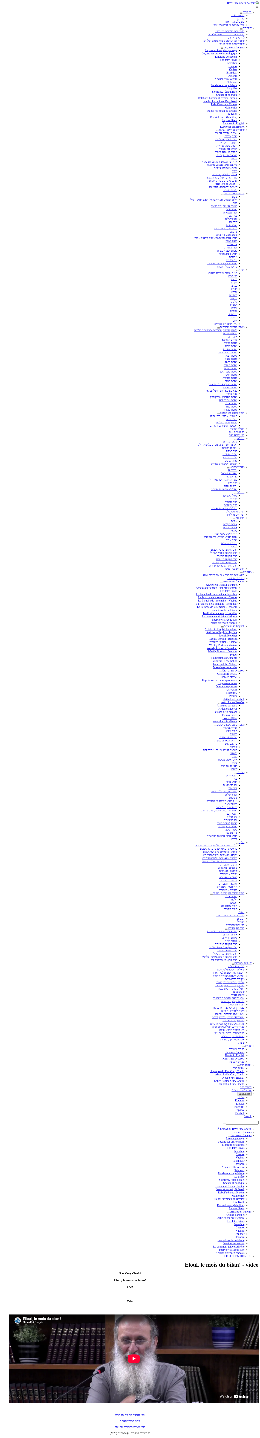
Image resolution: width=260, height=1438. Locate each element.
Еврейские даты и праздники (219, 680)
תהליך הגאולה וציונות (226, 152)
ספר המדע (231, 451)
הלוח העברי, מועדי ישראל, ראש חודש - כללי (213, 199)
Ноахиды (231, 692)
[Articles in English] (222, 626)
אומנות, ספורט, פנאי (226, 183)
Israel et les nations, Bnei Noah (220, 101)
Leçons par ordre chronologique (219, 53)
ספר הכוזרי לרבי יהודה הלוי (230, 915)
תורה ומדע (231, 730)
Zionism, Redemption (225, 660)
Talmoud (232, 82)
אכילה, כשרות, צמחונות (224, 174)
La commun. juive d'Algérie (228, 1246)
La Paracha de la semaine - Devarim (217, 606)
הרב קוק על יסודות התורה (223, 947)
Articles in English (234, 625)
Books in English (234, 1055)
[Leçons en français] (222, 48)
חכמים (233, 902)
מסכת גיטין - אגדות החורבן (223, 384)
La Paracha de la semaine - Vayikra (217, 600)
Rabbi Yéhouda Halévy (224, 104)
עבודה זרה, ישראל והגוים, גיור (228, 1007)
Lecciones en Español (232, 126)
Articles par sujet (235, 1214)
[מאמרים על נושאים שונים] (215, 725)
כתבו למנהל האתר (130, 1420)
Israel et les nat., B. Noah (230, 1189)
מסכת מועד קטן (228, 371)
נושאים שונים (230, 190)
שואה (234, 158)
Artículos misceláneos (225, 721)
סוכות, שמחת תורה (227, 823)
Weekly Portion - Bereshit (223, 638)
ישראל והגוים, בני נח (226, 155)
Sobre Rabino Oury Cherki (229, 1080)
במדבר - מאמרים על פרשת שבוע (219, 858)
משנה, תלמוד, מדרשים (232, 326)
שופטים (233, 295)
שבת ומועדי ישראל (234, 193)
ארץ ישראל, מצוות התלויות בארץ (219, 161)
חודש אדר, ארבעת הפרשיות (222, 835)
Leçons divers (229, 120)
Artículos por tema (227, 705)
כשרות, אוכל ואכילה (233, 1020)
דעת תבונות (231, 501)
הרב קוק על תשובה (227, 555)
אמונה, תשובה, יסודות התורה (228, 975)
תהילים (233, 317)
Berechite (232, 62)
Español (239, 1109)
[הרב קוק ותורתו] (226, 929)
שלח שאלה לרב (236, 966)
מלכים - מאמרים (228, 874)
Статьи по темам (227, 673)
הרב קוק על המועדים (226, 944)
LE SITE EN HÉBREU (238, 1256)
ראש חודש (231, 775)
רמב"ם (240, 438)
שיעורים (247, 28)
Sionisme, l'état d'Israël (224, 91)
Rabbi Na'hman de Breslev (222, 110)
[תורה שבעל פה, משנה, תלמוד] (211, 894)
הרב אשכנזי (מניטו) (234, 568)
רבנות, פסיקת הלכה (226, 422)
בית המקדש (231, 743)
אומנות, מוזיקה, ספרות (232, 1039)
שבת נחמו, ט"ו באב (226, 234)
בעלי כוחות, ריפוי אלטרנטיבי (229, 1033)
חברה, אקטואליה (228, 148)
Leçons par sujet (235, 1138)
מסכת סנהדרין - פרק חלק (223, 396)
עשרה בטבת (230, 829)
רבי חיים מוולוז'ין (235, 514)
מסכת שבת (231, 346)
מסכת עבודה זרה (228, 400)
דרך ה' (233, 498)
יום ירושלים (231, 218)
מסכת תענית (230, 365)
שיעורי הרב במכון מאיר (231, 43)
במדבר (233, 285)
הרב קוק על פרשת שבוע (224, 549)
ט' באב (233, 231)
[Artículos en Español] (219, 703)
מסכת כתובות (230, 377)
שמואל (233, 298)
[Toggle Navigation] (257, 7)
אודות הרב (246, 1064)
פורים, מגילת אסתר (226, 266)
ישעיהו (233, 304)
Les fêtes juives (228, 59)
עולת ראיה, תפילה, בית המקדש (220, 536)
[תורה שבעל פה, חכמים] (218, 413)
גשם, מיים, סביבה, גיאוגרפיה (222, 180)
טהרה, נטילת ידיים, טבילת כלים (227, 1023)
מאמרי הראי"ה (229, 543)
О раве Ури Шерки (233, 1077)
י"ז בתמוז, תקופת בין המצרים (221, 800)
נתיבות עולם (230, 486)
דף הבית (247, 12)
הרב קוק (239, 517)
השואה (233, 753)
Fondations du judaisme (224, 85)
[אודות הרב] (238, 1065)
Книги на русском (233, 1058)
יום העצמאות (230, 212)
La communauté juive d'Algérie (219, 616)
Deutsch (239, 1113)
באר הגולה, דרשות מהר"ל (223, 479)
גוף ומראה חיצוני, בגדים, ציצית (228, 1017)
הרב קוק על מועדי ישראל (223, 552)
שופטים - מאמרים (227, 867)
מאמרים (247, 571)
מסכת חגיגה (231, 374)
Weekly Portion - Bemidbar (222, 648)
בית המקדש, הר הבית (232, 1001)
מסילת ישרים (230, 495)
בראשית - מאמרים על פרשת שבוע (218, 848)
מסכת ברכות (230, 342)
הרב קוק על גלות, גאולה (224, 953)
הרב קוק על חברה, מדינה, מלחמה (219, 956)
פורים (234, 839)
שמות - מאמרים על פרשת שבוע (220, 851)
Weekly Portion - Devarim (222, 651)
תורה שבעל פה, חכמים (232, 412)
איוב (235, 320)
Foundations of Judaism (224, 657)
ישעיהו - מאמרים (228, 877)
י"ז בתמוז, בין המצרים (225, 228)
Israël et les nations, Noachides (220, 613)
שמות (234, 279)
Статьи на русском (233, 670)
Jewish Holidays (228, 635)
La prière (232, 88)
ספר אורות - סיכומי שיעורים (222, 931)
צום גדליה (232, 244)
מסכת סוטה (231, 381)
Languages (244, 1094)
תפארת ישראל (229, 473)
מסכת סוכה (231, 358)
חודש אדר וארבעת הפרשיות (222, 263)
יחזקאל (233, 311)
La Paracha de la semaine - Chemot (217, 597)
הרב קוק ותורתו (236, 928)
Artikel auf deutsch (233, 699)
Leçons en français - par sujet (221, 50)
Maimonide (231, 107)
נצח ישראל (231, 476)
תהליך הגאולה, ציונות (226, 740)
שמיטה (233, 746)
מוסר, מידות (230, 136)
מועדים (240, 772)
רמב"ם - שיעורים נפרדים (223, 463)
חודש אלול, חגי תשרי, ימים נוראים (219, 810)
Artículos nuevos (227, 708)
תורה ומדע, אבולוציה (226, 139)
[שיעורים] (241, 29)
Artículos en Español (232, 702)
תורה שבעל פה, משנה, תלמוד (228, 893)
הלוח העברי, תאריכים (232, 1036)
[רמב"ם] (235, 439)
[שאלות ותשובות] (233, 964)
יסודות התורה (230, 727)
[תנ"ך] (237, 270)
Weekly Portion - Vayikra (223, 645)
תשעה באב (231, 804)
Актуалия (231, 689)
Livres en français (234, 1052)
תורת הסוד (231, 419)
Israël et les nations (233, 1243)
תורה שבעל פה (229, 905)
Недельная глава (227, 683)
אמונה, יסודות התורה (226, 132)
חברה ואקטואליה (228, 737)
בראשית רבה (230, 333)
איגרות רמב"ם (229, 447)
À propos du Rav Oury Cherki (227, 1071)
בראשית (232, 276)
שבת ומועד (238, 991)
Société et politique (226, 94)
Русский (239, 1106)
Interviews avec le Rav (224, 619)
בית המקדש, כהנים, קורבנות (222, 164)
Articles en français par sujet (221, 584)
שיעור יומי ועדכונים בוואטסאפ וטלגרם (223, 40)
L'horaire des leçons (226, 56)
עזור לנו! (240, 18)
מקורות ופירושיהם (234, 979)
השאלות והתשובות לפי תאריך (228, 972)
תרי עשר (232, 314)
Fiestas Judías (229, 715)
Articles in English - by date (221, 632)
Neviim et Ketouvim (226, 78)
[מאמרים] (241, 572)
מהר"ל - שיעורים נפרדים (224, 489)
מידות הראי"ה (229, 937)
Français (239, 1100)
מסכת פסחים (230, 349)
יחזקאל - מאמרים (228, 883)
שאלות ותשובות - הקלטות (223, 187)
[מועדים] (235, 773)
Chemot (233, 66)
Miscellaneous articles (225, 667)
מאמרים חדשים (235, 578)
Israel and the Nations (225, 664)
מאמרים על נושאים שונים (230, 724)
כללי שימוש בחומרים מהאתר (228, 24)
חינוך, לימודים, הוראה (232, 1010)
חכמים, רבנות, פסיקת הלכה (229, 985)
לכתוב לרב (246, 1087)
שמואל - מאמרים (228, 870)
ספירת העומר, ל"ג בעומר (224, 206)
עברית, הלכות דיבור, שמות (230, 982)
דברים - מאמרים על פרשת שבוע (219, 861)
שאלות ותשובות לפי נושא (230, 969)
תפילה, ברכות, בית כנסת (231, 988)
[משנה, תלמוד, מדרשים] (218, 327)
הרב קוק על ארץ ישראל (224, 562)
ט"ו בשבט (231, 260)
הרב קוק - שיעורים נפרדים (223, 565)
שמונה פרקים (230, 441)
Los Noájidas (230, 718)
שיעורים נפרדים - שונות (231, 129)
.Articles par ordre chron (230, 1217)
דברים (234, 288)
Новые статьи (229, 676)
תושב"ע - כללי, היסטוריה (223, 416)
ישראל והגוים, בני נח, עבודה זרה (220, 750)
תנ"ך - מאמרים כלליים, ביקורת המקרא (216, 845)
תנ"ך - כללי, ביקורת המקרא (222, 272)
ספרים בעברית (236, 1048)
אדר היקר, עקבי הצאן (225, 533)
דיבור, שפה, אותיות (226, 145)
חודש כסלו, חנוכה (227, 253)
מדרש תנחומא (229, 339)
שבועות (233, 222)
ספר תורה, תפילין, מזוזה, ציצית (221, 177)
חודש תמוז (231, 225)
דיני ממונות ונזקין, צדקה (231, 1029)
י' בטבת (233, 257)
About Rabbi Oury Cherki (229, 1074)
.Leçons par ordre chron (231, 1141)
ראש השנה (231, 241)
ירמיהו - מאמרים (228, 880)
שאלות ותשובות (243, 963)
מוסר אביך (231, 540)
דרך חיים (232, 482)
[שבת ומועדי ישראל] (222, 194)
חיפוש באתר (237, 15)
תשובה (233, 734)
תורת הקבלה (230, 909)
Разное (233, 695)
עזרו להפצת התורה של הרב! (130, 1414)
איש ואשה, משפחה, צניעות (229, 1014)
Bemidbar (238, 1233)
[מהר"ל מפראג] (228, 467)
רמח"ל (240, 492)
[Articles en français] (221, 582)
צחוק (234, 762)
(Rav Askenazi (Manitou (223, 117)
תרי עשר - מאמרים (227, 886)
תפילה (241, 912)
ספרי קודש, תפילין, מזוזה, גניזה (228, 1026)
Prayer (233, 654)
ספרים (248, 1045)
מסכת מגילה (230, 368)
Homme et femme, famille (229, 1186)
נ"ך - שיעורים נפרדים (225, 323)
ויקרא (234, 282)
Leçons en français (234, 47)
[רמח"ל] (236, 493)
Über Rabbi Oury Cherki (230, 1083)
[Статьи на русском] (220, 671)
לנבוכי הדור (231, 546)
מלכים (234, 301)
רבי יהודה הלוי (236, 435)
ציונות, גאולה (237, 994)
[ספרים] (243, 1046)
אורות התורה (230, 527)
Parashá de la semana (225, 711)
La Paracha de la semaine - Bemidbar (216, 603)
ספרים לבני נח (236, 1061)
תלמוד (234, 899)
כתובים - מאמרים (227, 889)
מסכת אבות (231, 403)
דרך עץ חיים (230, 505)
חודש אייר (231, 209)
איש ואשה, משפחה (227, 759)
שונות (234, 769)
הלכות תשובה (230, 454)
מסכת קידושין (230, 387)
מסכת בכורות (230, 409)
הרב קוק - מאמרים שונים (223, 959)
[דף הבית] (241, 13)
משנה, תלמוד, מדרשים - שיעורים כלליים (215, 330)
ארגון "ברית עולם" (242, 1090)
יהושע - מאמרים (228, 864)
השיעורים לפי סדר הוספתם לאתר (226, 34)
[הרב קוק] (234, 518)
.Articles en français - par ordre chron (216, 587)
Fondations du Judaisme (223, 610)
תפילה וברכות (237, 428)
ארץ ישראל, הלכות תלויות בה (228, 998)
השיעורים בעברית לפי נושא (229, 31)
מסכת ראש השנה (227, 352)
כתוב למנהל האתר (234, 21)
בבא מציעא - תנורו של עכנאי (221, 390)
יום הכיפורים (230, 247)
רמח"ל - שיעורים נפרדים (224, 508)
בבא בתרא (231, 393)
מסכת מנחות (230, 406)
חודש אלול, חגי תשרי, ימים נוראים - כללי (215, 237)
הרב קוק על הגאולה (226, 559)
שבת (234, 196)
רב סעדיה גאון (236, 431)
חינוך (234, 171)
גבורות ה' (232, 470)
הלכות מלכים (230, 457)
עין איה (233, 530)
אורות (234, 521)
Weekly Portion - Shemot (223, 641)
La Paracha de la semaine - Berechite (216, 594)
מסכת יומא (231, 355)
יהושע (234, 292)
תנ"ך (241, 269)
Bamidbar (231, 72)
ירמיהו (234, 307)
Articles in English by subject (221, 629)
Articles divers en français (223, 622)
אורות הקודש (230, 524)
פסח (235, 202)
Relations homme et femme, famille (217, 97)
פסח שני (233, 215)
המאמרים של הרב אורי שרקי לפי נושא (223, 575)
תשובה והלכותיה (228, 142)
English (240, 1103)
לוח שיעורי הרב (236, 37)
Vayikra (233, 69)
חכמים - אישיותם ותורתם (223, 425)
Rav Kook (231, 113)
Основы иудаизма (226, 686)
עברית (241, 1097)
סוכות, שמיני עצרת (227, 250)
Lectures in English (233, 123)
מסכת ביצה (231, 361)
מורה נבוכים (230, 460)
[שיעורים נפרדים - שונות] (217, 130)
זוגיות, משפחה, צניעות (225, 167)
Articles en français (233, 581)
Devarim (232, 75)
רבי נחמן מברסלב (235, 511)
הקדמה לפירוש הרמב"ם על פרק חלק (217, 444)
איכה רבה (232, 336)
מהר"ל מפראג (237, 466)
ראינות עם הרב (229, 765)
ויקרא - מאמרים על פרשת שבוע (220, 854)
